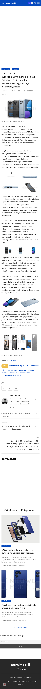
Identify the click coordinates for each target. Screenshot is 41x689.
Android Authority (13, 360)
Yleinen (15, 69)
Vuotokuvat (6, 416)
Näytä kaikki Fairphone (19, 628)
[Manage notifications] (4, 684)
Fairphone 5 (14, 413)
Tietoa (20, 684)
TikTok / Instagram (29, 682)
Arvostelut (16, 682)
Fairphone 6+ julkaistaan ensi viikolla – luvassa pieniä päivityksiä (19, 606)
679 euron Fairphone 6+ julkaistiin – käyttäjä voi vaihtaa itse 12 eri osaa (18, 551)
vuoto (28, 413)
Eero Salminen (15, 395)
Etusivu (7, 682)
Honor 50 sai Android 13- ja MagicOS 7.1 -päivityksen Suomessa (19, 427)
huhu (22, 413)
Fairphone (5, 69)
